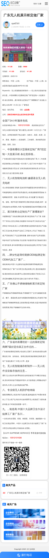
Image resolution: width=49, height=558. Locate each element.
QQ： (25, 109)
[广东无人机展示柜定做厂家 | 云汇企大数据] (17, 47)
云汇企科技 (31, 549)
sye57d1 (16, 23)
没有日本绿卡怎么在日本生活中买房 (20, 114)
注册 (39, 3)
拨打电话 (26, 555)
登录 (35, 3)
